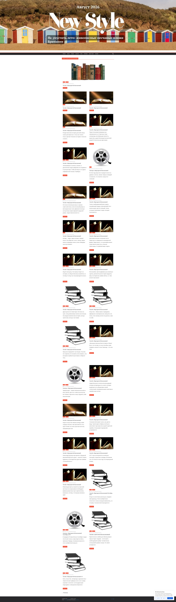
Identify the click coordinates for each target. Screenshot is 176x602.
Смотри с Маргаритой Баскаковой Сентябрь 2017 (72, 533)
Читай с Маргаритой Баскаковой (72, 85)
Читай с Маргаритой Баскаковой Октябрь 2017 (100, 493)
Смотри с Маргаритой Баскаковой (98, 170)
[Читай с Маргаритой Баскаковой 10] (75, 562)
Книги (64, 104)
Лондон (72, 53)
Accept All (170, 598)
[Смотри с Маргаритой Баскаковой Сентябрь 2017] (75, 519)
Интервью (86, 53)
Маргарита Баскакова (71, 83)
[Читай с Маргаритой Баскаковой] (88, 71)
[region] (164, 595)
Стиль (81, 53)
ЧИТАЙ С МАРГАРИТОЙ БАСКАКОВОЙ (99, 534)
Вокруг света (91, 53)
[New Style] (88, 1)
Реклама (96, 53)
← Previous (65, 592)
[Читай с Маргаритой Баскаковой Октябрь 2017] (101, 479)
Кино (64, 384)
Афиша (68, 53)
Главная (64, 53)
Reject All (164, 598)
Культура (77, 53)
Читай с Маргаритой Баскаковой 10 (72, 576)
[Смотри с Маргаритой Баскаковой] (101, 157)
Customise (158, 598)
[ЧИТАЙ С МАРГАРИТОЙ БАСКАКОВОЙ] (101, 520)
